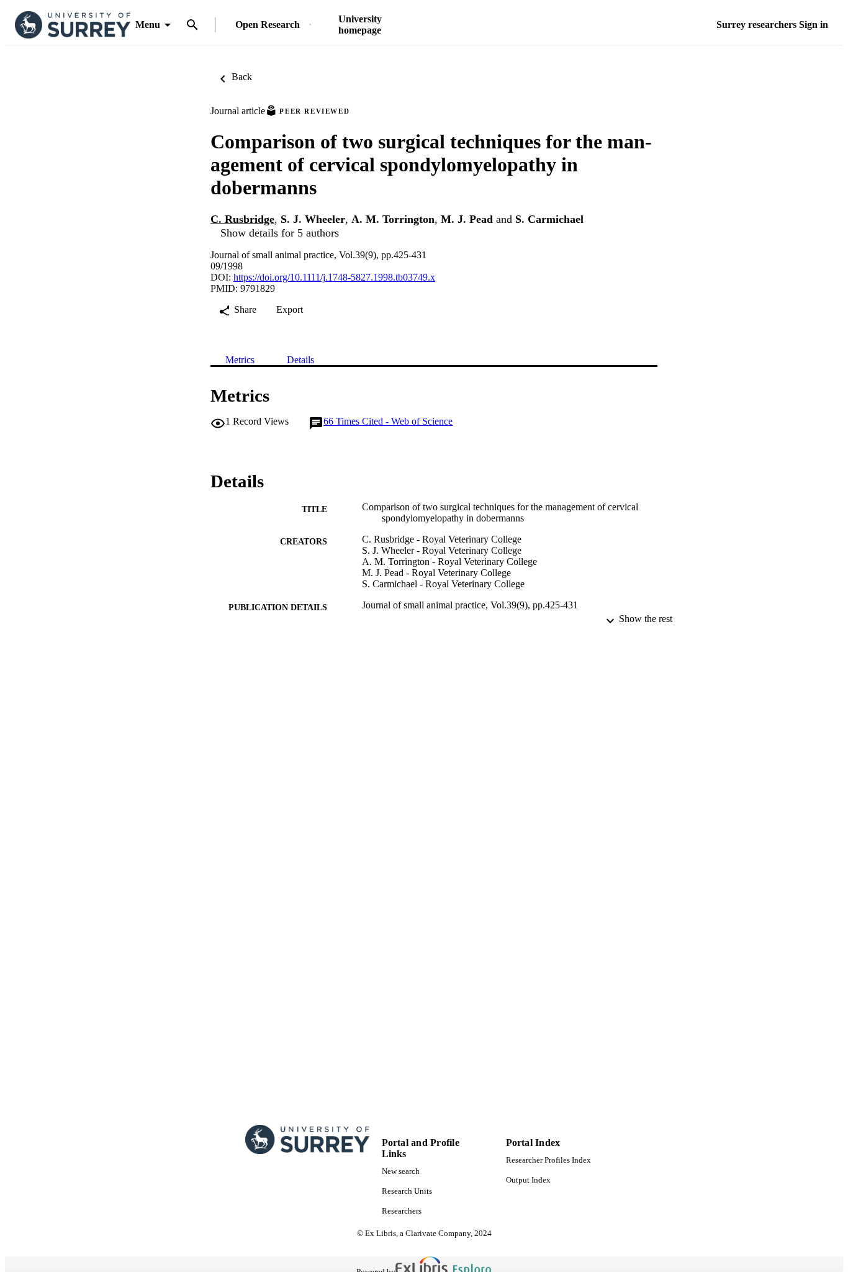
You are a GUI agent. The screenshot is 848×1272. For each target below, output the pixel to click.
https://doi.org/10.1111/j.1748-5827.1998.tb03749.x (334, 277)
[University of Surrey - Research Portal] (72, 25)
